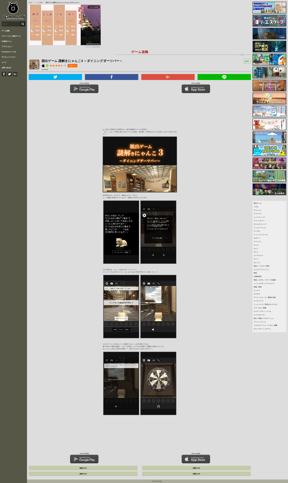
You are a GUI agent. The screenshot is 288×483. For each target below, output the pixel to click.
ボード (256, 252)
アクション (258, 210)
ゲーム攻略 (6, 31)
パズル (256, 207)
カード (256, 259)
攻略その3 (83, 474)
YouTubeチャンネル (9, 52)
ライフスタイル (259, 315)
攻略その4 (196, 474)
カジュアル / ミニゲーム (262, 329)
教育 (255, 273)
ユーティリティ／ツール (262, 311)
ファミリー (258, 241)
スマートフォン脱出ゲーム (11, 36)
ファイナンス (258, 301)
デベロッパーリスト (9, 57)
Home (30, 2)
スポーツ (257, 238)
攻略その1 (83, 468)
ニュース (257, 290)
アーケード (258, 214)
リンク (4, 62)
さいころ (257, 262)
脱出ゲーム (258, 203)
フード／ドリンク (260, 322)
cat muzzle (45, 69)
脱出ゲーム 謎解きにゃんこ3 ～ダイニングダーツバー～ (63, 2)
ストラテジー (258, 255)
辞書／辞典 (258, 287)
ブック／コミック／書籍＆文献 (265, 297)
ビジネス (257, 294)
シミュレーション (260, 228)
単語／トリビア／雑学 (261, 266)
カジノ (256, 248)
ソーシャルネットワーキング (264, 283)
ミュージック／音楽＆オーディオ (265, 304)
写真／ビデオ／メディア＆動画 (265, 280)
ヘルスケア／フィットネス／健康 (265, 325)
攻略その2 (196, 468)
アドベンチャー (259, 221)
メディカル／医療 (260, 308)
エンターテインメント (261, 269)
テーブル (257, 231)
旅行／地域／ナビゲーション (264, 318)
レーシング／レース (261, 234)
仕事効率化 (258, 276)
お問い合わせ (6, 68)
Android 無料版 (84, 83)
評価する (72, 65)
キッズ (256, 245)
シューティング (259, 217)
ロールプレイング (260, 224)
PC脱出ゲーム (7, 41)
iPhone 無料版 (195, 83)
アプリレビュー (7, 46)
